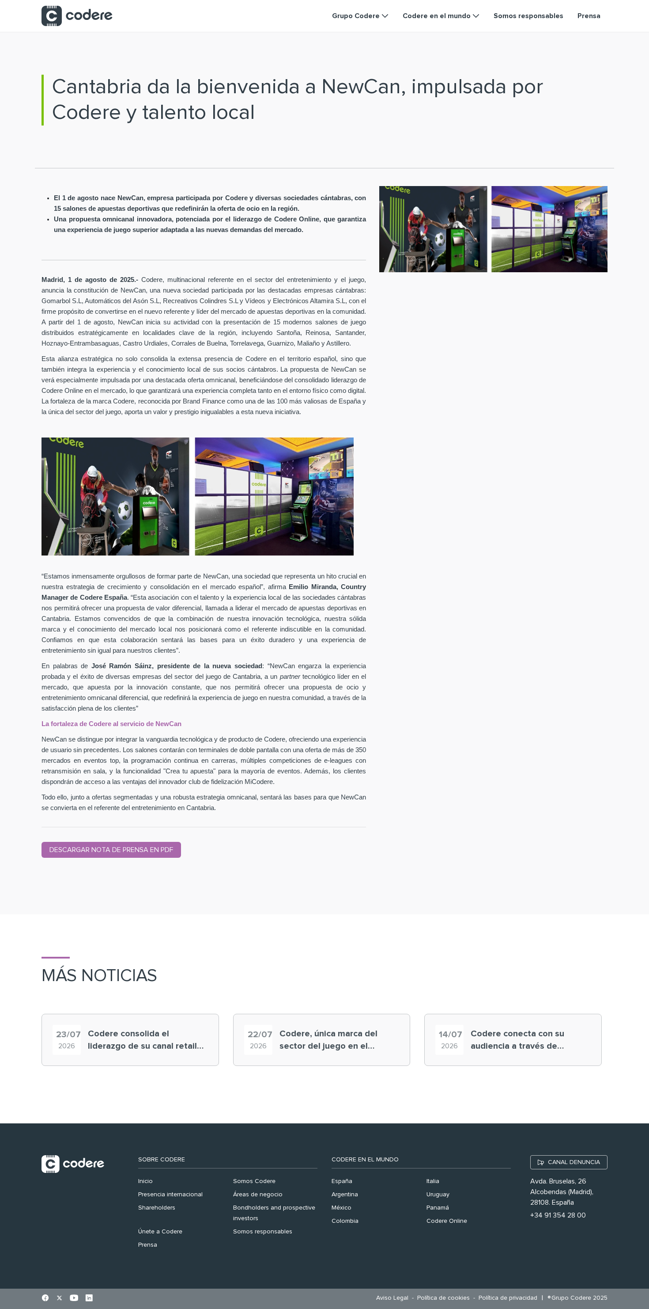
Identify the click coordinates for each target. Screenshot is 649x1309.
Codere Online (446, 1221)
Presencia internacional (170, 1194)
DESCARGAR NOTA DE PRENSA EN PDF (111, 849)
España (342, 1181)
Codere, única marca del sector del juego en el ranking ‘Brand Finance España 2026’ (328, 1040)
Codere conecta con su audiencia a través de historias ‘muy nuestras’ (518, 1040)
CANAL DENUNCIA (574, 1162)
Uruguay (437, 1194)
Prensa (147, 1245)
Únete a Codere (160, 1232)
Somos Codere (254, 1181)
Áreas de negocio (258, 1194)
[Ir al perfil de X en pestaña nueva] (59, 1298)
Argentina (345, 1194)
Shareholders (156, 1208)
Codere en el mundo (365, 1160)
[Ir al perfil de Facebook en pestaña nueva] (45, 1298)
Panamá (437, 1208)
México (341, 1208)
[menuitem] (394, 1298)
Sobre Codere (161, 1160)
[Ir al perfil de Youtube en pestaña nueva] (74, 1298)
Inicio (145, 1181)
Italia (432, 1181)
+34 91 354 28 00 (558, 1215)
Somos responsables (262, 1232)
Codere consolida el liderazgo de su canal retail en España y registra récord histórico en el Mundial (143, 1040)
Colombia (345, 1221)
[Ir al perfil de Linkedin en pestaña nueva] (89, 1298)
